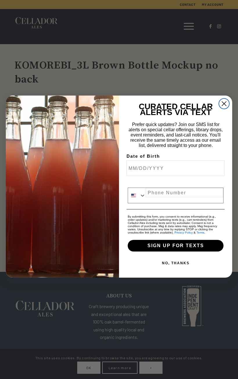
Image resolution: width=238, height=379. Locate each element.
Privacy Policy (183, 232)
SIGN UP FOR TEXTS (175, 245)
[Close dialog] (224, 103)
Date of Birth (143, 156)
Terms (200, 232)
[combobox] (137, 195)
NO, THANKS (176, 263)
